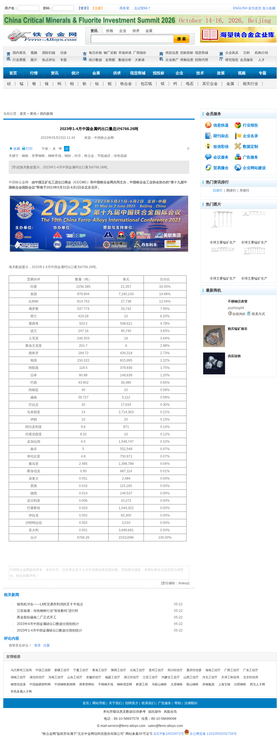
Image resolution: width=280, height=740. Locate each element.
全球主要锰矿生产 (223, 242)
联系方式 (258, 314)
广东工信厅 (250, 670)
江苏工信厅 (150, 677)
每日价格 (95, 53)
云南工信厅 (137, 670)
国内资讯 (19, 53)
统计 (75, 73)
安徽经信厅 (93, 677)
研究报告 (231, 60)
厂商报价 (139, 53)
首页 (13, 73)
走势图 (110, 60)
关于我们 (115, 703)
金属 (230, 83)
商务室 (124, 8)
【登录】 (83, 8)
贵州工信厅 (156, 670)
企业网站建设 (254, 168)
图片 (34, 60)
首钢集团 (208, 684)
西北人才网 (257, 684)
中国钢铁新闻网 (64, 684)
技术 (200, 73)
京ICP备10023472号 (168, 734)
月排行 (244, 190)
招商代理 (201, 60)
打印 (29, 149)
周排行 (231, 190)
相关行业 (250, 83)
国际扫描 (48, 53)
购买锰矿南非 (237, 329)
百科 (246, 53)
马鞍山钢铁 (159, 684)
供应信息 (172, 53)
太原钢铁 (177, 684)
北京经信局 (250, 677)
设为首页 (254, 8)
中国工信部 (43, 670)
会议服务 (220, 157)
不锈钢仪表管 (237, 301)
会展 (149, 31)
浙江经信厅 (131, 677)
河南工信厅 (55, 677)
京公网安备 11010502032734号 (213, 734)
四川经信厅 (175, 670)
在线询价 (239, 314)
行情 (34, 73)
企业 (122, 31)
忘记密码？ (142, 8)
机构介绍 (261, 53)
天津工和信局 (230, 677)
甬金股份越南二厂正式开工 (36, 617)
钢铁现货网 (124, 684)
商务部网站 (86, 684)
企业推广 (172, 60)
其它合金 (210, 83)
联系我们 (148, 703)
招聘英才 (131, 703)
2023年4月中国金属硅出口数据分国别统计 (48, 624)
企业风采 (231, 53)
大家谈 (140, 60)
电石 (190, 83)
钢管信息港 (18, 684)
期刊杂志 (220, 136)
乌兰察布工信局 (21, 670)
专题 (63, 60)
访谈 (63, 53)
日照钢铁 (240, 684)
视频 (34, 53)
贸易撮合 (220, 168)
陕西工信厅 (118, 670)
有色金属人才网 (21, 691)
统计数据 (95, 60)
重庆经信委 (194, 670)
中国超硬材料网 (40, 684)
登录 (37, 645)
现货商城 (201, 53)
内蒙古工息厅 (171, 677)
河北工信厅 (209, 677)
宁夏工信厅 (80, 670)
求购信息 (186, 60)
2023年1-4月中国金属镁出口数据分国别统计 (49, 630)
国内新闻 (46, 114)
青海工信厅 (99, 670)
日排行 (218, 190)
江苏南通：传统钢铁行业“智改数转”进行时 (47, 611)
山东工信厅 (74, 677)
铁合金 (126, 83)
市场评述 (125, 53)
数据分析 (125, 60)
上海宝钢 (224, 684)
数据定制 (250, 146)
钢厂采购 (110, 53)
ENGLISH (240, 8)
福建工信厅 (112, 677)
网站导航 (99, 703)
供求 (135, 31)
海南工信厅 (212, 670)
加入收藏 (268, 8)
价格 (109, 31)
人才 (261, 60)
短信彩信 (220, 146)
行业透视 (19, 60)
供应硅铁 (234, 356)
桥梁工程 (142, 684)
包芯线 (146, 83)
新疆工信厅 (61, 670)
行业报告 (250, 125)
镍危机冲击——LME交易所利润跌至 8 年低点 (50, 604)
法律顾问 (190, 703)
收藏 (16, 149)
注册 (46, 645)
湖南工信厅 (18, 677)
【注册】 (97, 8)
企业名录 (250, 136)
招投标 (158, 73)
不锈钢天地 (105, 684)
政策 (221, 73)
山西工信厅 (191, 677)
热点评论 (48, 60)
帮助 (177, 703)
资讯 (94, 31)
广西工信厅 (231, 670)
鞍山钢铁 (192, 684)
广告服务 (250, 157)
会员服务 (246, 60)
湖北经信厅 (37, 677)
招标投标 (186, 53)
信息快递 (220, 125)
